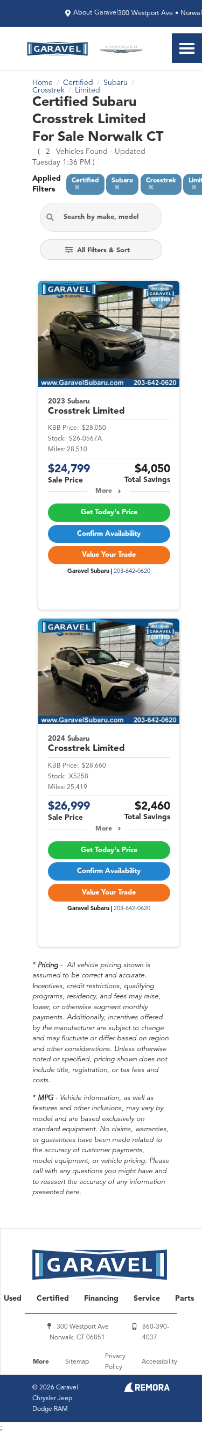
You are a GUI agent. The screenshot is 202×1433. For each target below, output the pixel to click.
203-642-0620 (132, 571)
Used (13, 1298)
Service (147, 1298)
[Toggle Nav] (187, 48)
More (103, 491)
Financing (101, 1298)
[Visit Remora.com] (147, 1390)
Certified (53, 1298)
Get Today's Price (109, 512)
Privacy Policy (115, 1362)
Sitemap (77, 1362)
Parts (184, 1298)
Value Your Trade (109, 554)
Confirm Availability (109, 533)
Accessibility (159, 1362)
